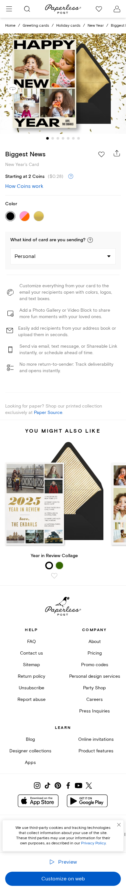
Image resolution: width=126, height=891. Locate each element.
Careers (94, 699)
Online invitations (96, 739)
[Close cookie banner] (119, 825)
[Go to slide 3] (58, 138)
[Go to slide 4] (63, 138)
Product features (96, 751)
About (95, 641)
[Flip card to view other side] (18, 89)
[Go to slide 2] (52, 138)
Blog (30, 739)
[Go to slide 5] (68, 138)
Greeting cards (36, 25)
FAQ (31, 641)
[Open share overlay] (117, 153)
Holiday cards (68, 25)
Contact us (31, 653)
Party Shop (94, 688)
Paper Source (48, 412)
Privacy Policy (93, 843)
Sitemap (31, 664)
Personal (25, 256)
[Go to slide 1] (47, 138)
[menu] (9, 9)
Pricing (95, 653)
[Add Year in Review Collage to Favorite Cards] (54, 576)
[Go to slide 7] (78, 138)
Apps (30, 762)
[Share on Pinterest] (58, 785)
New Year (96, 25)
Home (10, 25)
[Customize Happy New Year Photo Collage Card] (63, 83)
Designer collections (30, 751)
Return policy (31, 676)
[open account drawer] (117, 9)
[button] (90, 240)
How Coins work (24, 186)
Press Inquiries (94, 711)
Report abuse (31, 699)
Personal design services (94, 676)
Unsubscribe (31, 688)
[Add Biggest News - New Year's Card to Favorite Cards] (101, 154)
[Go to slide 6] (73, 138)
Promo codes (94, 664)
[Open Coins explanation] (71, 176)
